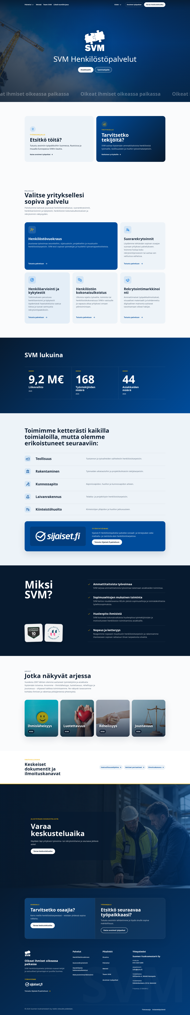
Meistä (38, 4)
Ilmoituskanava (154, 767)
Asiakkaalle (86, 70)
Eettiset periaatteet (133, 767)
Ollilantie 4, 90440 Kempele (144, 976)
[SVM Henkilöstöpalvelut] (28, 953)
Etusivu (106, 957)
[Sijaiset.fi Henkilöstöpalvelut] (34, 984)
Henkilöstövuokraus (81, 957)
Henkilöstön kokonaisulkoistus (80, 969)
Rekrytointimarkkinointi (83, 975)
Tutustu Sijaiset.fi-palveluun (106, 542)
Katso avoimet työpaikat (40, 154)
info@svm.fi (137, 969)
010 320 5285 (138, 963)
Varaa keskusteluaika (154, 4)
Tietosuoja (146, 1009)
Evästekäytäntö (158, 1009)
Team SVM (47, 4)
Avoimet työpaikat (134, 4)
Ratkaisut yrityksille (110, 154)
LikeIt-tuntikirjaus (61, 4)
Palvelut (28, 4)
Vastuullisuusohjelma (110, 767)
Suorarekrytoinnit (80, 963)
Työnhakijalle (103, 70)
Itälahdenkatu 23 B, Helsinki (144, 983)
